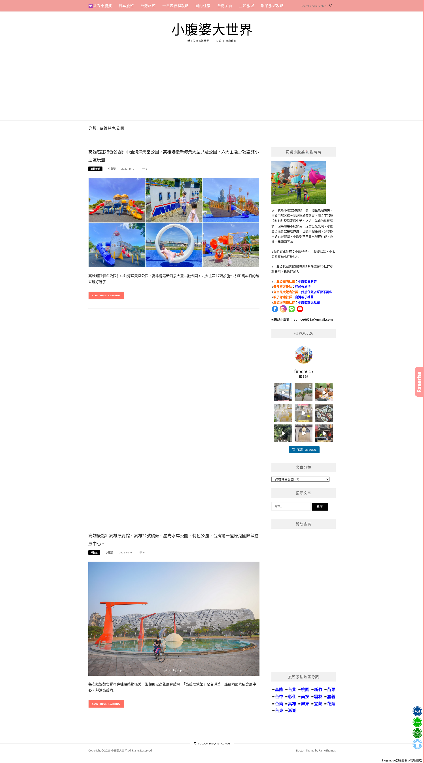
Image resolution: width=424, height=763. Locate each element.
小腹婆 (112, 168)
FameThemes (327, 750)
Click (419, 382)
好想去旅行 (302, 286)
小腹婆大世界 (212, 30)
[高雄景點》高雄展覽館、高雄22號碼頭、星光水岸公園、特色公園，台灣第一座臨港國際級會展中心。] (173, 618)
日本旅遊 (126, 5)
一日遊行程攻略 (175, 5)
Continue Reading (106, 295)
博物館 (94, 552)
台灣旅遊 (148, 5)
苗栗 (331, 689)
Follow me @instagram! (214, 743)
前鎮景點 (95, 168)
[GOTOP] (417, 744)
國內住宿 (203, 5)
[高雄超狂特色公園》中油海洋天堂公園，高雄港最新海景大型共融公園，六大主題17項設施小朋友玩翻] (173, 222)
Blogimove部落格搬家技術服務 (402, 760)
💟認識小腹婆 (100, 5)
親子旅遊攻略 (272, 5)
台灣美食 (225, 5)
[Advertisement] (212, 87)
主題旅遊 (246, 5)
